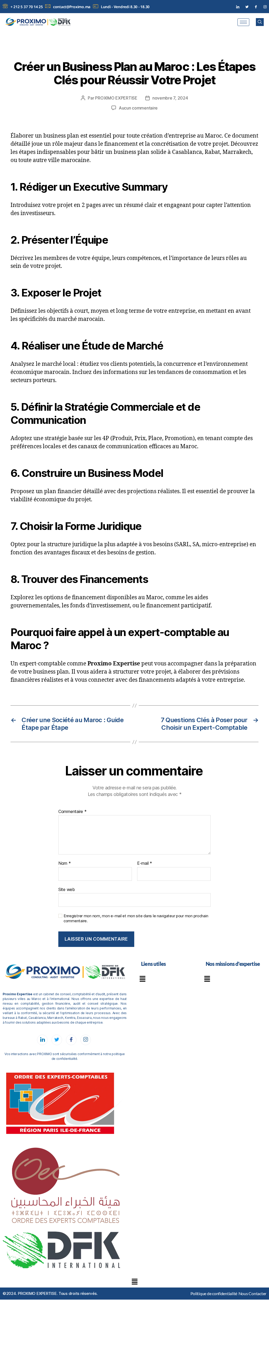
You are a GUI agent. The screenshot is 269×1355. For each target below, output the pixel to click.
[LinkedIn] (238, 6)
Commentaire (72, 811)
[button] (142, 979)
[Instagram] (265, 6)
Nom (64, 863)
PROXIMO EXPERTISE (116, 98)
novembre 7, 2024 (170, 98)
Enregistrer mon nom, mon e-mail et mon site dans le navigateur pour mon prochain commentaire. (136, 918)
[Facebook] (256, 6)
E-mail (144, 863)
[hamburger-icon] (243, 22)
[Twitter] (247, 6)
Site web (66, 889)
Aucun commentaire (138, 108)
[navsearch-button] (260, 22)
